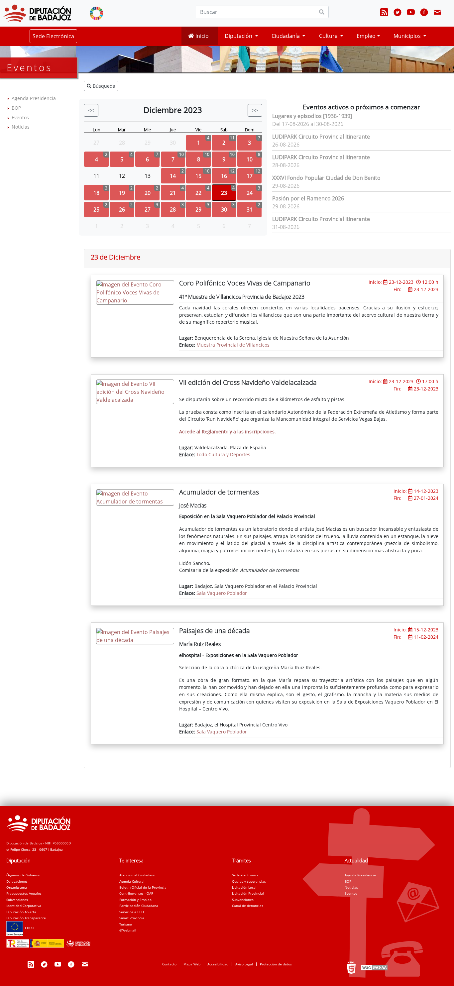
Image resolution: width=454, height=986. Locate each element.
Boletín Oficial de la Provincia (143, 887)
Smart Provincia (131, 918)
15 (198, 175)
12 (122, 175)
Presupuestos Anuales (24, 893)
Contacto (169, 964)
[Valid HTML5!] (351, 967)
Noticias (21, 127)
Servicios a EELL (132, 912)
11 (96, 175)
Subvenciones (17, 899)
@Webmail (127, 930)
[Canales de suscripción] (384, 13)
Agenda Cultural (132, 881)
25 (96, 209)
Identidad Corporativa (23, 905)
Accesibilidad (217, 964)
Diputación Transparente (26, 918)
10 (250, 159)
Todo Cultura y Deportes (223, 454)
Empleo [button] (366, 36)
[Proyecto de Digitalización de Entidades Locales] (49, 941)
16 (224, 175)
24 (250, 192)
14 (173, 175)
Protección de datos (276, 964)
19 (122, 192)
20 (148, 192)
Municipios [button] (408, 36)
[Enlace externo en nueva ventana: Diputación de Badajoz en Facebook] (424, 13)
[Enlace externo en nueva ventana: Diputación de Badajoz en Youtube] (410, 13)
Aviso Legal (244, 964)
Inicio (201, 36)
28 (173, 209)
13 (148, 175)
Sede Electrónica (53, 36)
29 (198, 209)
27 (148, 209)
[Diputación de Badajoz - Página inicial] (37, 13)
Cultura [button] (329, 36)
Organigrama (16, 887)
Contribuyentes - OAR (136, 893)
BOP (16, 108)
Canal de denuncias (247, 905)
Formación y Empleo (135, 899)
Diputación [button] (239, 36)
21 (173, 192)
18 (96, 192)
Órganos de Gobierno (23, 875)
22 (198, 192)
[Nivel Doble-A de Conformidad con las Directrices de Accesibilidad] (373, 967)
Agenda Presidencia (34, 98)
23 (224, 192)
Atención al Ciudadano (137, 875)
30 (224, 209)
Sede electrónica (245, 875)
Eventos (20, 117)
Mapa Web (191, 964)
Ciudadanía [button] (286, 36)
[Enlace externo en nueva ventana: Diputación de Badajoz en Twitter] (397, 13)
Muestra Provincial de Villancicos (233, 345)
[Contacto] (437, 13)
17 (250, 175)
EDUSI (28, 928)
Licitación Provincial (248, 893)
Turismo (125, 924)
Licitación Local (244, 887)
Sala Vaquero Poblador (221, 593)
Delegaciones (17, 881)
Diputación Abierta (21, 912)
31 (250, 209)
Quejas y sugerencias (249, 881)
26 (122, 209)
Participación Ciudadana (138, 905)
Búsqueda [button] (103, 86)
